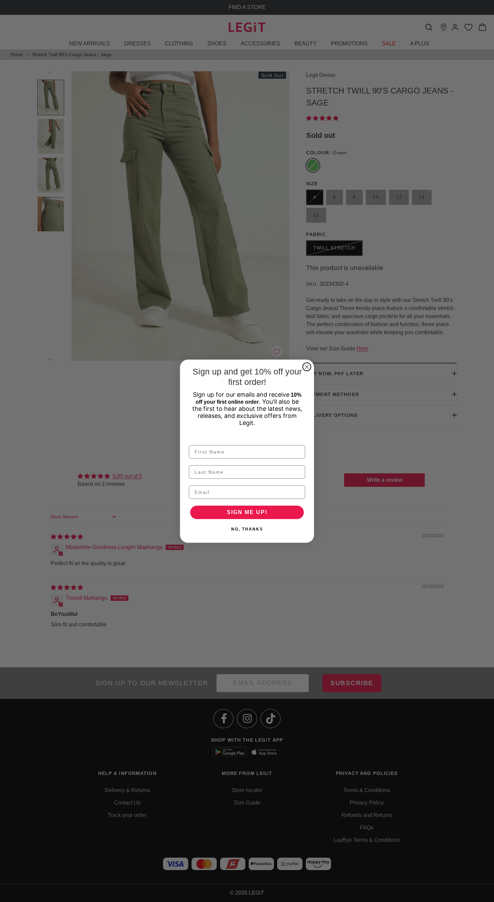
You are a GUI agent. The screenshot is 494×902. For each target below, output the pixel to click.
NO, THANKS (247, 529)
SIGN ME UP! (247, 512)
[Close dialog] (307, 367)
